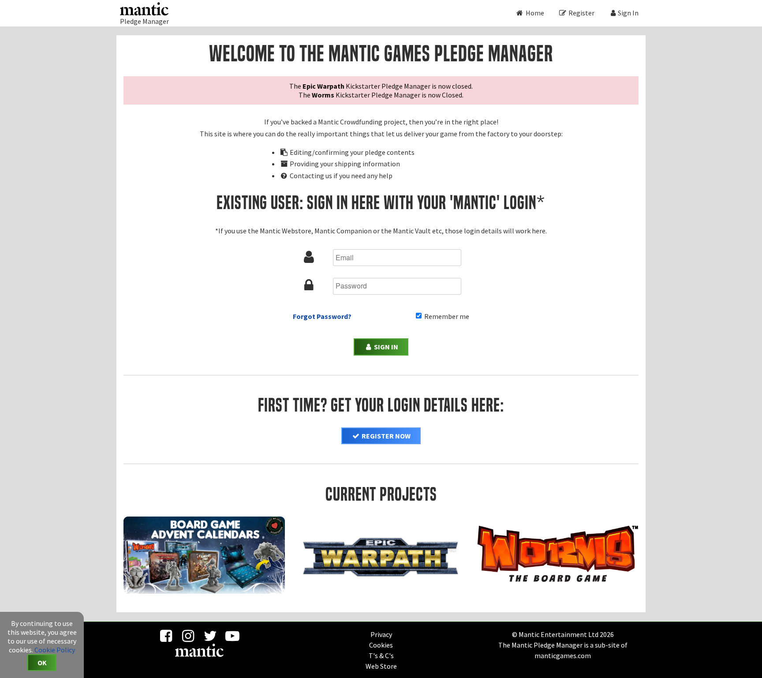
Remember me (446, 316)
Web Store (381, 666)
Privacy (381, 634)
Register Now (385, 435)
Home (534, 12)
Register (580, 12)
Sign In (628, 12)
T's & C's (381, 655)
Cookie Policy (54, 649)
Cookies (381, 645)
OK (42, 662)
